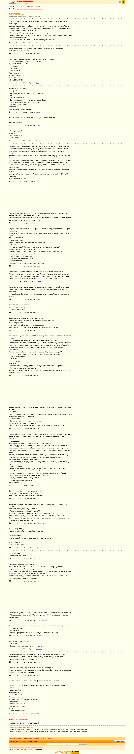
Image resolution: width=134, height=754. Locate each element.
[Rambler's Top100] (59, 752)
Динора (39, 547)
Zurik (37, 83)
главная (12, 741)
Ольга (38, 312)
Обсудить (25, 42)
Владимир (38, 141)
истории (23, 6)
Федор (38, 675)
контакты (21, 747)
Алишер (39, 125)
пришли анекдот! (119, 741)
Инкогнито (39, 649)
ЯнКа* (38, 662)
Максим (39, 558)
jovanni (39, 635)
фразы (33, 6)
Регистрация (24, 3)
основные (18, 738)
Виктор (38, 42)
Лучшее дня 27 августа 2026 (25, 1)
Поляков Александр (42, 620)
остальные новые (27, 738)
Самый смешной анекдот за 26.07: (21, 727)
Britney (38, 266)
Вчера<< (11, 719)
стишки (38, 6)
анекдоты (17, 6)
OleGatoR (38, 281)
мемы (28, 6)
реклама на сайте (13, 747)
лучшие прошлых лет (39, 738)
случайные (48, 738)
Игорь (38, 53)
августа (38, 112)
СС (38, 498)
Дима (38, 299)
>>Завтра (24, 719)
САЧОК (38, 713)
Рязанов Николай (41, 523)
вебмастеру (34, 747)
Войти (19, 3)
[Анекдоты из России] (12, 2)
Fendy (38, 330)
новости (40, 747)
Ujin (37, 181)
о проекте (27, 747)
